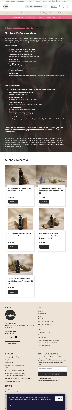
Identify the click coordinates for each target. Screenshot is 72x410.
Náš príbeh (41, 311)
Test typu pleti (9, 389)
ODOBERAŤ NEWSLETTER (52, 374)
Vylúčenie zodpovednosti (12, 381)
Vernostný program (10, 362)
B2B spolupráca (42, 337)
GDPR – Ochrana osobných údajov (15, 370)
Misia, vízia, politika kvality (46, 321)
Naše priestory (42, 319)
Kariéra (40, 329)
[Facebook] (7, 337)
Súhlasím (59, 398)
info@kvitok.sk (20, 1)
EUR (53, 6)
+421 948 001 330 (10, 1)
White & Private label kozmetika (47, 343)
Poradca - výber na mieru (12, 392)
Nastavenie (13, 406)
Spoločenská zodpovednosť (46, 327)
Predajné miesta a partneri (45, 332)
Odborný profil (42, 313)
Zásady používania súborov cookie (15, 373)
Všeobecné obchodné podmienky (15, 365)
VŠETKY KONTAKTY (13, 343)
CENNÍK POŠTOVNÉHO (12, 357)
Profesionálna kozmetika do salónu (48, 340)
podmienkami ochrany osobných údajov (48, 380)
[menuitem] (9, 13)
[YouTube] (16, 337)
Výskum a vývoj (42, 335)
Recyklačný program (44, 345)
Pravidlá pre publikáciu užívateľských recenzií (18, 378)
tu (9, 401)
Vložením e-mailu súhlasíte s (48, 379)
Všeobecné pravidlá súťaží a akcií (15, 376)
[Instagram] (11, 337)
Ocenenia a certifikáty (44, 324)
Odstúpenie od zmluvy (12, 368)
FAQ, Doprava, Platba (11, 360)
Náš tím (40, 316)
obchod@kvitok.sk (11, 331)
